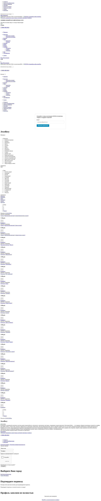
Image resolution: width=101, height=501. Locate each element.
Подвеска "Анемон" (5, 293)
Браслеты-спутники (10, 37)
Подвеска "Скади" (5, 312)
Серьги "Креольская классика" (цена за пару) (11, 225)
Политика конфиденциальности (17, 444)
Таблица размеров (7, 4)
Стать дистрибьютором (8, 3)
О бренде (5, 1)
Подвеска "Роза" (4, 283)
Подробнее (3, 431)
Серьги (7, 49)
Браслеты (5, 34)
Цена (2, 198)
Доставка (5, 5)
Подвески (8, 48)
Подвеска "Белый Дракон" (7, 341)
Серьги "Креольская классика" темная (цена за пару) (13, 235)
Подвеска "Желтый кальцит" (7, 371)
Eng (40, 16)
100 (9, 213)
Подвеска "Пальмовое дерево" (8, 351)
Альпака (5, 43)
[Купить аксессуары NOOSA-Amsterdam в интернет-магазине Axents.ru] (16, 17)
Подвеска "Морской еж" (6, 254)
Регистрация (6, 57)
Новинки (5, 32)
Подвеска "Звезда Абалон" (7, 322)
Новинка (3, 196)
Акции (5, 55)
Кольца (5, 45)
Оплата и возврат (7, 6)
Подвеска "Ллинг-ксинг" (6, 303)
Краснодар (8, 474)
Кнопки (5, 38)
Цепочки (8, 50)
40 (7, 213)
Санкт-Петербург (5, 475)
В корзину (3, 223)
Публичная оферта (5, 444)
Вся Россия (3, 474)
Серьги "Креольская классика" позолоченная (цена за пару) (15, 215)
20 (5, 213)
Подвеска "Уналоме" (5, 332)
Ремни (4, 44)
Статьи (5, 9)
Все (11, 213)
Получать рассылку (43, 125)
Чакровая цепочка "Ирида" (7, 244)
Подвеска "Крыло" (5, 380)
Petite (4, 39)
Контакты (5, 10)
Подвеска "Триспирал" (6, 264)
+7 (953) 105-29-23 (5, 27)
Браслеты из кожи (10, 35)
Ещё (4, 51)
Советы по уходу (7, 7)
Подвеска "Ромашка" (5, 400)
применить (3, 165)
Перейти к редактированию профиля (50, 499)
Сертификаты (6, 53)
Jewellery (5, 47)
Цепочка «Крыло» (5, 390)
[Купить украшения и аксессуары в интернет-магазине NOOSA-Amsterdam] (16, 432)
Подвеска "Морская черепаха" (8, 361)
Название (3, 197)
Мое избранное (4, 15)
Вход (2, 57)
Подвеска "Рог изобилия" (7, 274)
